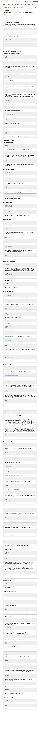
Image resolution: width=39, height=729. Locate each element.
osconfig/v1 (26, 4)
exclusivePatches (8, 666)
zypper (6, 345)
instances (6, 389)
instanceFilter (7, 76)
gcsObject (6, 179)
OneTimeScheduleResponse (8, 101)
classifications (7, 594)
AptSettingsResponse (8, 295)
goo (5, 300)
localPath (6, 194)
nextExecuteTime (8, 471)
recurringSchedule (8, 113)
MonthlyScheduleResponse (8, 466)
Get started (35, 1)
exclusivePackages (8, 151)
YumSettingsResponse (8, 340)
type (5, 160)
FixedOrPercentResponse (8, 413)
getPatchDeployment (31, 4)
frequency (6, 452)
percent (6, 228)
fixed (5, 222)
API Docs (18, 4)
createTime (7, 56)
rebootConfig (7, 326)
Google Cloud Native (14, 4)
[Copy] (36, 32)
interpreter (6, 186)
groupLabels (7, 374)
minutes (6, 517)
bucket (6, 240)
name (5, 90)
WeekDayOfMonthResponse (8, 274)
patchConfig (7, 106)
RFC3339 (27, 60)
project (6, 44)
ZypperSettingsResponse (8, 346)
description (6, 62)
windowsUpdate (7, 332)
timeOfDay (6, 485)
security (6, 642)
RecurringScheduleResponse (9, 114)
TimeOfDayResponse (7, 486)
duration (6, 70)
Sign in (31, 1)
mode (5, 434)
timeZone (6, 491)
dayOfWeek (7, 552)
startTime (6, 477)
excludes (6, 145)
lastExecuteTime (7, 458)
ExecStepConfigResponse (8, 206)
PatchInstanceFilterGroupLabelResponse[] (11, 375)
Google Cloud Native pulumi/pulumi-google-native (13, 702)
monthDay (6, 264)
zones (6, 400)
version (6, 541)
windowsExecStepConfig (9, 211)
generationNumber (8, 246)
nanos (6, 523)
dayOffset (6, 558)
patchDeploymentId (8, 39)
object (6, 254)
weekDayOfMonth (8, 273)
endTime (6, 444)
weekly (6, 499)
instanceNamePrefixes (8, 381)
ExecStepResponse (7, 314)
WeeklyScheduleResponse (8, 500)
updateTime (7, 132)
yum (5, 339)
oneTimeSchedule (8, 100)
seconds (6, 530)
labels (6, 356)
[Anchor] (34, 12)
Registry (4, 4)
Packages (8, 4)
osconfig (22, 4)
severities (6, 675)
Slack (18, 1)
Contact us (27, 1)
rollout (6, 119)
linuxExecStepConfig (8, 205)
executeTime (7, 283)
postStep (6, 313)
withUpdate (7, 689)
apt (5, 294)
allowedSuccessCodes (8, 172)
